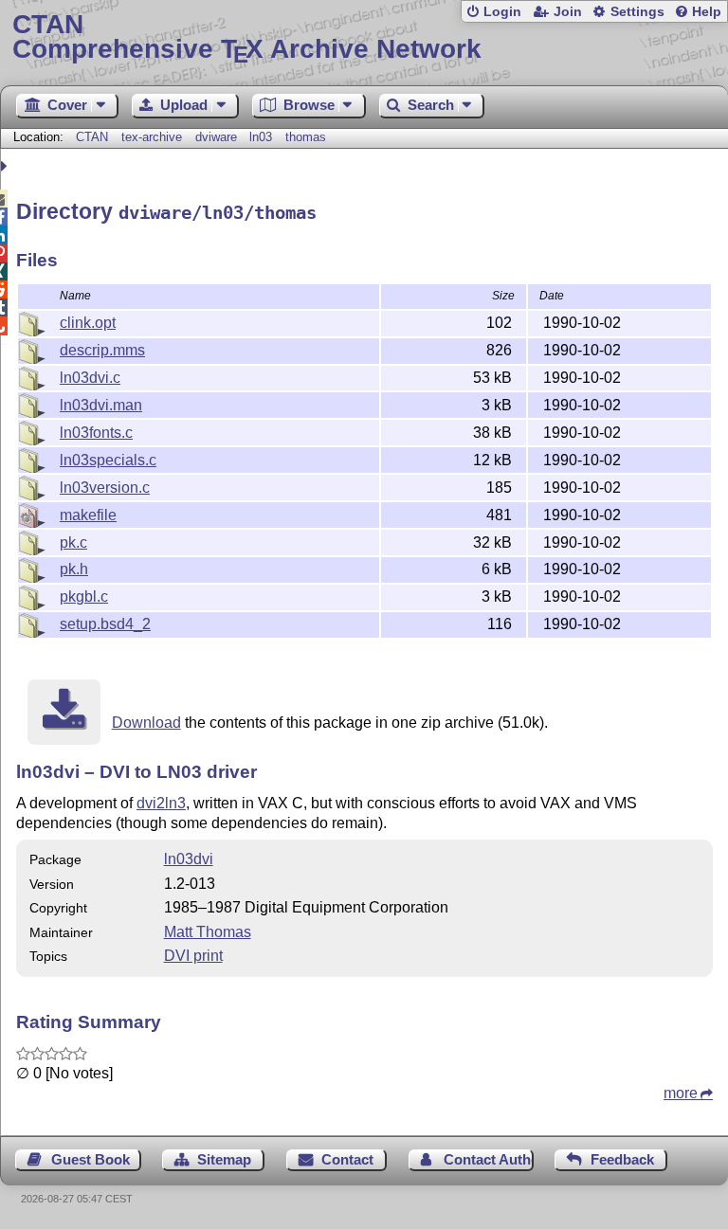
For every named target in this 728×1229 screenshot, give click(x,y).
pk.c (73, 542)
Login (502, 12)
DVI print (193, 956)
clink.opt (88, 323)
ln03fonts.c (96, 433)
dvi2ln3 (161, 803)
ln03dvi (188, 859)
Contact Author (489, 1159)
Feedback (622, 1159)
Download (146, 722)
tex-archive (151, 137)
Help (706, 12)
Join (568, 12)
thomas (305, 137)
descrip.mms (102, 350)
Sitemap (224, 1159)
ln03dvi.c (90, 378)
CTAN (92, 137)
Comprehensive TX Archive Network (247, 37)
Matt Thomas (207, 932)
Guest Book (90, 1159)
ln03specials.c (108, 460)
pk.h (74, 569)
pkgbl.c (84, 596)
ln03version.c (105, 487)
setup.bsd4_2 (105, 624)
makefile (88, 515)
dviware (216, 137)
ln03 (260, 137)
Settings (637, 12)
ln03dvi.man (101, 405)
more (681, 1093)
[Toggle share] (6, 166)
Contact (347, 1159)
